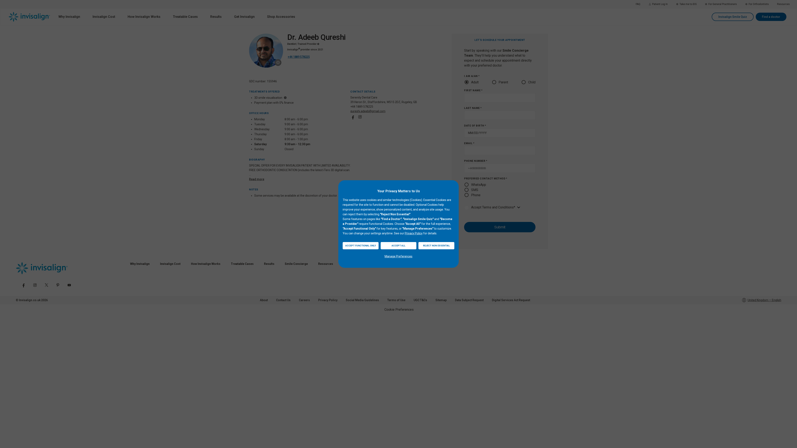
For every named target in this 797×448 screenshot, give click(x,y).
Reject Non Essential (436, 245)
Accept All (398, 245)
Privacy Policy (414, 233)
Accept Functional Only (360, 245)
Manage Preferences (398, 256)
